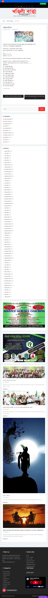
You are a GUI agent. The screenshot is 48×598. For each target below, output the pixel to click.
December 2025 (7, 169)
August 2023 (7, 233)
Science (6, 139)
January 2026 (7, 167)
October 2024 (7, 201)
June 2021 (6, 292)
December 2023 (7, 224)
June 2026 (6, 155)
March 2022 (6, 271)
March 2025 (6, 189)
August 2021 (7, 287)
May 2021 (6, 294)
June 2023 (6, 237)
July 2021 (6, 289)
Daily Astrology (7, 88)
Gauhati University (30, 560)
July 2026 (6, 153)
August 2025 (7, 178)
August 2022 (7, 260)
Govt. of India (29, 559)
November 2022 (7, 253)
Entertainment (7, 123)
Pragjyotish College (31, 566)
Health (5, 126)
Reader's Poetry (7, 135)
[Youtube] (21, 6)
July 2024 (6, 208)
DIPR (28, 555)
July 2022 (6, 262)
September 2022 (7, 258)
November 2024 (7, 198)
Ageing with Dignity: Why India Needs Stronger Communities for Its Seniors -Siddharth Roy (23, 530)
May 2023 (6, 239)
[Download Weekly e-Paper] (4, 590)
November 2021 (7, 280)
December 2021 (7, 278)
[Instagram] (24, 6)
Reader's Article (7, 132)
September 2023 (7, 230)
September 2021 (7, 285)
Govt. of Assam (30, 557)
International (7, 128)
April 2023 (6, 242)
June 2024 (6, 210)
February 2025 (7, 192)
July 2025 (6, 180)
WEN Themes (43, 595)
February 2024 (7, 219)
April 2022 (6, 269)
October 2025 (7, 173)
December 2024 (7, 196)
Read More (5, 389)
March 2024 (6, 217)
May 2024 (6, 212)
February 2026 (7, 164)
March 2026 (6, 162)
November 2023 (7, 226)
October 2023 (7, 228)
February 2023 (7, 246)
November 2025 (7, 171)
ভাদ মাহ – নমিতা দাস (6, 495)
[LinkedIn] (27, 6)
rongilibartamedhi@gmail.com (8, 562)
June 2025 (6, 183)
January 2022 (7, 276)
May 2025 (6, 185)
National (6, 130)
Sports (5, 141)
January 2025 (7, 194)
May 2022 (6, 267)
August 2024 (7, 205)
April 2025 (6, 187)
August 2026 (7, 151)
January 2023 (7, 249)
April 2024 (6, 214)
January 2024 (7, 221)
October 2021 (7, 283)
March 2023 (6, 244)
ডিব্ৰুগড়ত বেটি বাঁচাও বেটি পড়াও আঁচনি (9, 380)
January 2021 (7, 296)
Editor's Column (7, 121)
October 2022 (7, 255)
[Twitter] (18, 6)
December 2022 (7, 251)
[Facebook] (15, 6)
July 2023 (6, 235)
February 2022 (7, 274)
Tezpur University (30, 562)
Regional (6, 137)
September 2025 (7, 176)
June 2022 (6, 265)
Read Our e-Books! (43, 597)
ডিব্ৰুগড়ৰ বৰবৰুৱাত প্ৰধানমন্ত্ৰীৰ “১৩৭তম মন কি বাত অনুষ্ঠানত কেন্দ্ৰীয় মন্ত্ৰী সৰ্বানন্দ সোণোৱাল (17, 407)
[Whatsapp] (29, 6)
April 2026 (6, 160)
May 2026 (6, 158)
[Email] (32, 6)
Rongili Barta (15, 29)
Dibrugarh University (31, 564)
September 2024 (7, 203)
